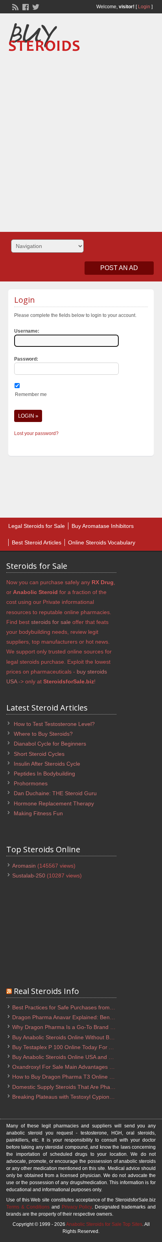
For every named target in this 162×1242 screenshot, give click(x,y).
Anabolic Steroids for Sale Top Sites (104, 1224)
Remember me (31, 394)
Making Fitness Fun (38, 813)
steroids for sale (51, 622)
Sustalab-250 (28, 875)
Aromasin (24, 866)
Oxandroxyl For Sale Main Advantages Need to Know (78, 1067)
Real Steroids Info (46, 991)
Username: (26, 331)
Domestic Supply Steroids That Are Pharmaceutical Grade (84, 1087)
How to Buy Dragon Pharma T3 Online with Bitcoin (74, 1077)
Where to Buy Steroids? (43, 734)
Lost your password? (36, 433)
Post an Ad (119, 268)
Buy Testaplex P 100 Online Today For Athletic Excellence (83, 1047)
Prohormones (31, 783)
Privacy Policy (77, 1207)
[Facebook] (25, 6)
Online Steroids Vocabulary (101, 542)
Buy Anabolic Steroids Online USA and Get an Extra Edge (83, 1057)
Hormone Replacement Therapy (54, 803)
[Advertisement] (81, 139)
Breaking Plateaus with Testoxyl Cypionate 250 (70, 1097)
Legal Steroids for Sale (36, 526)
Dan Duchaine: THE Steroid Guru (55, 793)
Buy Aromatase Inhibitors (103, 526)
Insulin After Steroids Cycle (47, 764)
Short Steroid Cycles (39, 754)
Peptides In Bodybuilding (44, 773)
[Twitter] (35, 6)
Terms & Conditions (28, 1207)
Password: (26, 359)
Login (144, 6)
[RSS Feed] (14, 6)
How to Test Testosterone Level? (54, 724)
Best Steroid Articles (36, 542)
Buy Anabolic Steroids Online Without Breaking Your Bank (83, 1037)
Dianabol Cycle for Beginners (50, 743)
